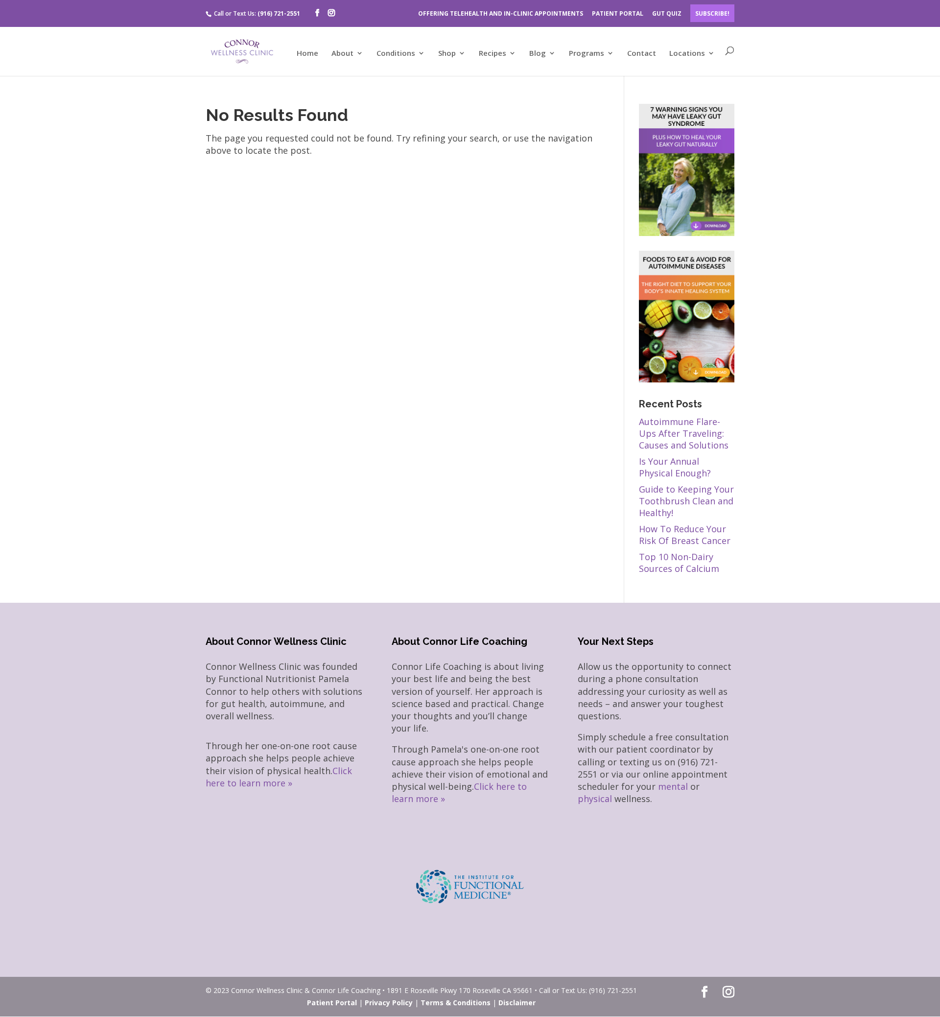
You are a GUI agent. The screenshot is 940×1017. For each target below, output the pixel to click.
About (342, 53)
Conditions (395, 53)
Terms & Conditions (456, 1002)
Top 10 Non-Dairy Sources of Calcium (679, 562)
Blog (537, 53)
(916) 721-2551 (279, 13)
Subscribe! (712, 13)
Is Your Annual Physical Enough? (675, 467)
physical (595, 798)
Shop (447, 53)
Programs (586, 53)
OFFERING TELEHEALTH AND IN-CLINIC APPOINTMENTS (500, 13)
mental (673, 786)
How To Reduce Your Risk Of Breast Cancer (684, 534)
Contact (641, 53)
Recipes (492, 53)
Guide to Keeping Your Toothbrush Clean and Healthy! (686, 501)
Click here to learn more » (279, 777)
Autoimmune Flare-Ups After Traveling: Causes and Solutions (683, 433)
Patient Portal (332, 1002)
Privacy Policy (389, 1002)
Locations (687, 53)
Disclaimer (517, 1002)
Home (307, 53)
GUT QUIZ (667, 13)
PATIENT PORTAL (617, 13)
